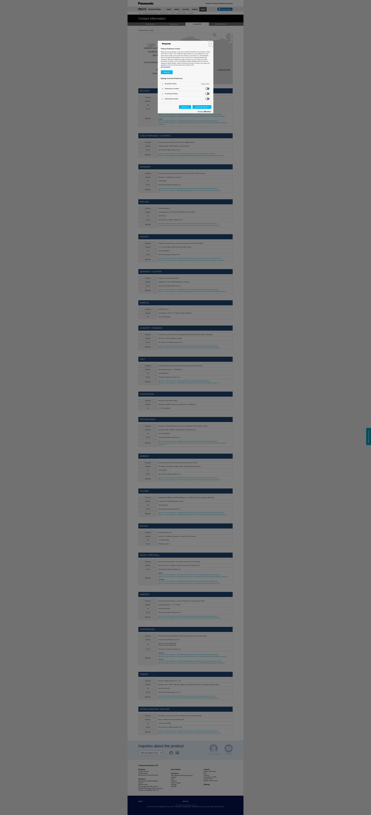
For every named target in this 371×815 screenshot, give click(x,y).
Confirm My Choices (201, 107)
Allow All (167, 72)
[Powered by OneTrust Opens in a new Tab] (205, 112)
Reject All (185, 107)
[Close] (211, 44)
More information (165, 67)
